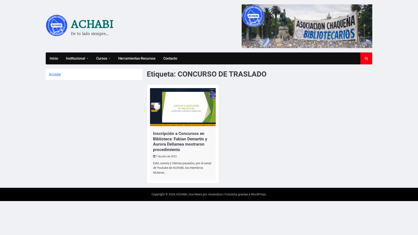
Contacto (170, 58)
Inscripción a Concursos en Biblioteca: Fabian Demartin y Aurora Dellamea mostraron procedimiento (180, 141)
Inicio (54, 58)
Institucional (75, 58)
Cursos (101, 58)
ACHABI (92, 24)
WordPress (258, 194)
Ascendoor (215, 194)
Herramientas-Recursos (136, 58)
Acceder (55, 74)
